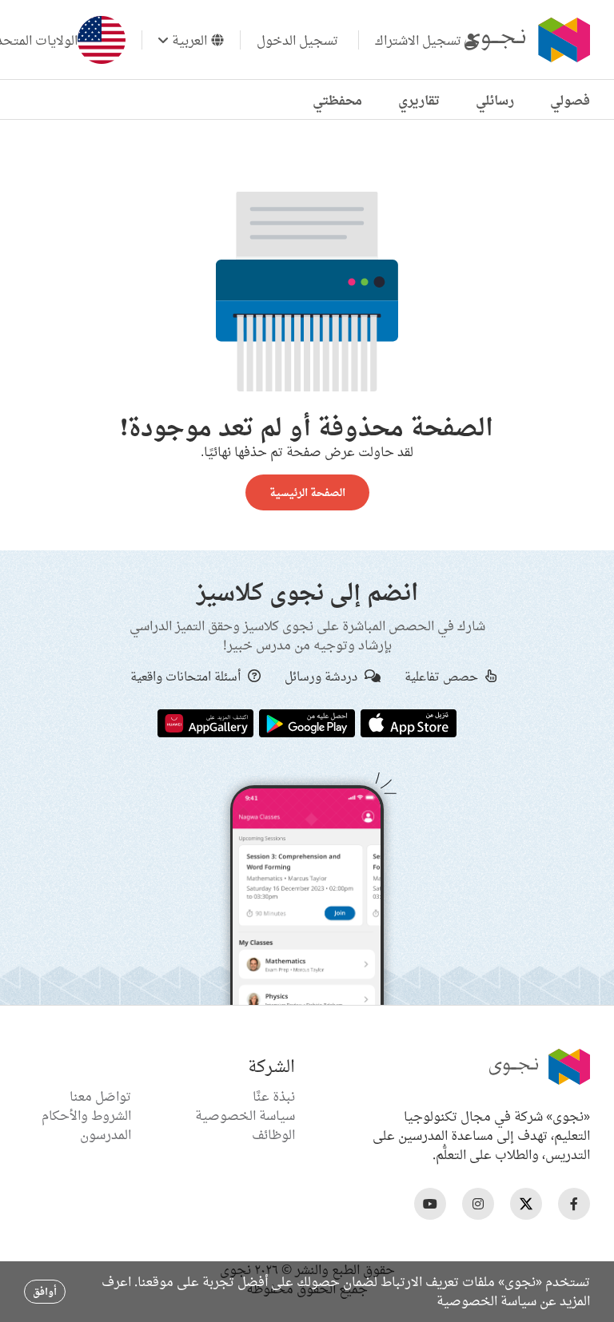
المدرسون (105, 1134)
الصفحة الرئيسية (307, 492)
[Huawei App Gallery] (205, 722)
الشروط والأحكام (86, 1115)
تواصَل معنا (100, 1096)
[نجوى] (525, 40)
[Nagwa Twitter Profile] (526, 1204)
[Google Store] (307, 722)
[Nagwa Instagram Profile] (478, 1204)
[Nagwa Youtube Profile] (430, 1204)
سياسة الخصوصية (245, 1115)
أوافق (45, 1291)
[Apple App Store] (409, 722)
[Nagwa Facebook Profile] (574, 1204)
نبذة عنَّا (274, 1096)
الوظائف (273, 1134)
